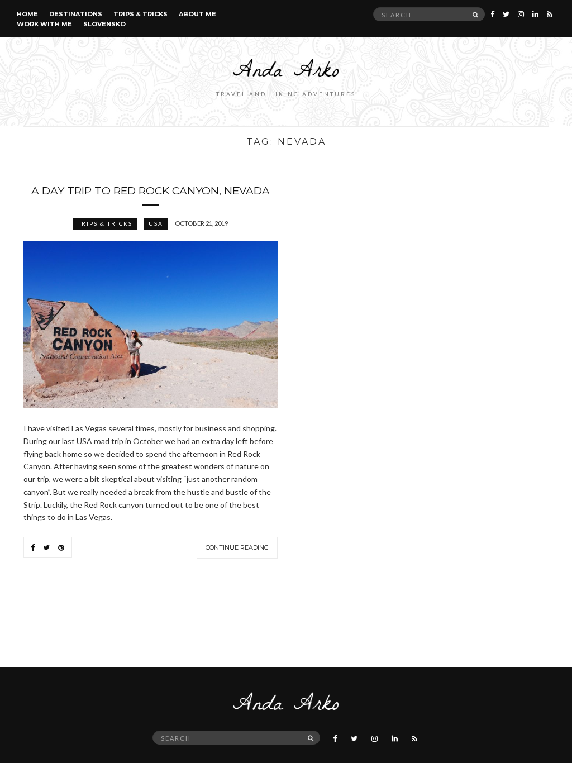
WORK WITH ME (44, 24)
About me (197, 14)
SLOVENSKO (104, 24)
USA (156, 223)
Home (27, 14)
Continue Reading (237, 547)
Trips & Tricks (140, 14)
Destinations (75, 14)
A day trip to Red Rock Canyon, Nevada (150, 190)
